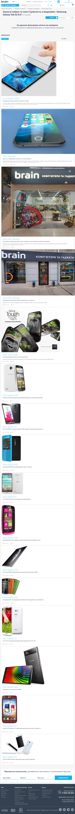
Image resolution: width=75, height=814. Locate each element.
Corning (16, 354)
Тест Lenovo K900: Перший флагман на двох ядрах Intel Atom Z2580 (20, 572)
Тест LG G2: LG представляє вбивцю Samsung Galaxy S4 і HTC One (19, 640)
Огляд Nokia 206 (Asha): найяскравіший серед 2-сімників (17, 467)
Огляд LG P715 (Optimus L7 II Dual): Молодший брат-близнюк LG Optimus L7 (22, 728)
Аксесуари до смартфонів (33, 8)
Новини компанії (16, 239)
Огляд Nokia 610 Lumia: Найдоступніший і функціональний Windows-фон (22, 540)
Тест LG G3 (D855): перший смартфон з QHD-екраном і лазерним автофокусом (23, 429)
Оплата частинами (33, 797)
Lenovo (16, 395)
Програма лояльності (37, 1)
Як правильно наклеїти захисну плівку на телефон (16, 101)
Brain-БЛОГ (18, 790)
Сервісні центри (19, 797)
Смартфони (17, 98)
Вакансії (3, 795)
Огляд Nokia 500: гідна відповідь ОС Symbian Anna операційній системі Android (23, 599)
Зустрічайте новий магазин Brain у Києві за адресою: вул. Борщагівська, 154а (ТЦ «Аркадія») (26, 241)
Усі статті (64, 38)
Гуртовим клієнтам (47, 792)
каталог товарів (10, 5)
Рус (56, 1)
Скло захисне (10, 354)
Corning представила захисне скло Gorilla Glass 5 (15, 357)
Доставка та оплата (20, 792)
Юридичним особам (47, 790)
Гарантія (17, 793)
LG (15, 426)
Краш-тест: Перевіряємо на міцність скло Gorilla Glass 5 (17, 158)
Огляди (4, 395)
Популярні (4, 38)
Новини (4, 156)
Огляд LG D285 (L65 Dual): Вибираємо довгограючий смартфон (19, 759)
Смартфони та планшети (20, 8)
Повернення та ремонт (21, 795)
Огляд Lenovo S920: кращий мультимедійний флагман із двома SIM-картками (23, 397)
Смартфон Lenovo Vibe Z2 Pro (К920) (12, 689)
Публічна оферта (19, 799)
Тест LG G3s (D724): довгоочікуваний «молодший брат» (17, 499)
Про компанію (5, 790)
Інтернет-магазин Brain (6, 8)
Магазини (29, 1)
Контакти (3, 797)
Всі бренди (4, 793)
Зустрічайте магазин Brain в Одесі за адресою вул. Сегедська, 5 (19, 300)
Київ (13, 1)
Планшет (9, 239)
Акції (29, 792)
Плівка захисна (10, 98)
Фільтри (53, 17)
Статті (4, 98)
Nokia (16, 464)
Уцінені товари (32, 798)
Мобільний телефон (11, 156)
